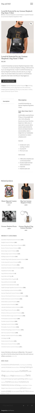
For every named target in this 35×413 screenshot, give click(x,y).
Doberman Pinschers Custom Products (11, 268)
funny (3, 379)
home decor (15, 382)
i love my (17, 89)
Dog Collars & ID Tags (6, 276)
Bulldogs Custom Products (8, 256)
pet (21, 388)
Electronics (23, 375)
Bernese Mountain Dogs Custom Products (12, 245)
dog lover (19, 87)
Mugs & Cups (4, 388)
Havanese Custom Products (8, 304)
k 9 (21, 89)
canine (3, 367)
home (7, 381)
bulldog (30, 364)
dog (16, 87)
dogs (12, 375)
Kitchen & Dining (15, 385)
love (21, 385)
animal (11, 365)
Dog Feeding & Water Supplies (8, 279)
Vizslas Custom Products (7, 341)
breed (26, 364)
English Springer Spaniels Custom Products (12, 287)
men (23, 89)
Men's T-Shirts (28, 89)
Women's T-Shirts (5, 393)
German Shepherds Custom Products (15, 14)
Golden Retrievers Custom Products (10, 299)
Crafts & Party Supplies (12, 371)
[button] (31, 23)
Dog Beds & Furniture (6, 270)
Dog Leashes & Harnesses (7, 282)
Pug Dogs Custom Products (8, 324)
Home (3, 14)
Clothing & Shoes (5, 87)
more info (14, 356)
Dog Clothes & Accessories (7, 273)
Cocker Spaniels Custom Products (9, 262)
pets (24, 388)
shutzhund (7, 91)
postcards (29, 388)
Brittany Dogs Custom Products (9, 253)
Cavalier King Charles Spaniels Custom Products (13, 259)
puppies (3, 391)
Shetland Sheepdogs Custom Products (11, 330)
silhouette (13, 391)
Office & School (11, 388)
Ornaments (17, 388)
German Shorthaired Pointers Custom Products (13, 296)
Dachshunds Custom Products (9, 265)
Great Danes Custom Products (9, 301)
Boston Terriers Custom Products (9, 248)
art (20, 364)
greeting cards (23, 379)
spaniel (18, 391)
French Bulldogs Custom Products (9, 290)
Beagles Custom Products (7, 242)
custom (12, 87)
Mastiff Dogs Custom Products (9, 310)
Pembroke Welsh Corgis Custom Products (11, 315)
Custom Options (9, 81)
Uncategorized (5, 338)
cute (29, 371)
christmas (8, 367)
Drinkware (17, 376)
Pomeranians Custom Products (9, 318)
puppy (8, 391)
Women (32, 391)
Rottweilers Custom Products (8, 327)
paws (2, 91)
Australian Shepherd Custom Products (11, 239)
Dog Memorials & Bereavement (9, 284)
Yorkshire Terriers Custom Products (10, 347)
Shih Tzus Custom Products (8, 332)
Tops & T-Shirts (14, 91)
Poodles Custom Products (7, 321)
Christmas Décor (15, 367)
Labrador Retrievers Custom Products (10, 307)
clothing (30, 85)
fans (23, 87)
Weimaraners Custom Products (9, 344)
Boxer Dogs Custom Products (8, 251)
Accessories (5, 365)
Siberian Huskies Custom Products (10, 335)
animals (16, 365)
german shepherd (10, 89)
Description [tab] (6, 101)
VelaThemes (11, 410)
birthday (23, 364)
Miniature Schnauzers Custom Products (11, 313)
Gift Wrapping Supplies (11, 379)
